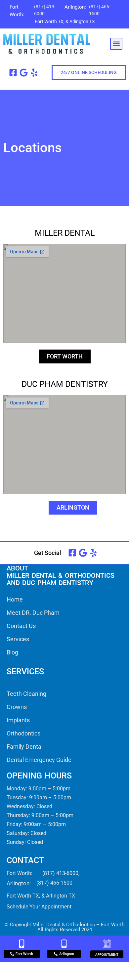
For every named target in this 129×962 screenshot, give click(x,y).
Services (18, 639)
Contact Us (21, 625)
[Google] (23, 72)
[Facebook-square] (13, 72)
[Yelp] (34, 72)
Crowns (17, 706)
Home (15, 599)
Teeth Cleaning (26, 693)
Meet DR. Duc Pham (33, 612)
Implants (18, 720)
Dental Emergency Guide (39, 759)
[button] (116, 44)
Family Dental (25, 746)
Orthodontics (23, 733)
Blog (12, 652)
